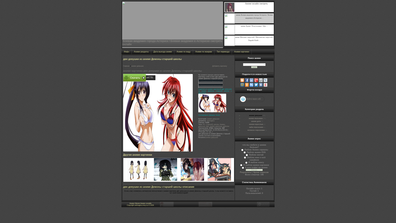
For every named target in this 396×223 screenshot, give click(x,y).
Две (207, 126)
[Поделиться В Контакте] (261, 85)
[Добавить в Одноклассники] (247, 85)
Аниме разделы (141, 51)
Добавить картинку (219, 66)
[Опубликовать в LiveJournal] (265, 80)
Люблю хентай (256, 155)
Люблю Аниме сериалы (256, 150)
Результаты (245, 172)
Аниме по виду (184, 51)
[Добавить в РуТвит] (251, 85)
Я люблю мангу (256, 162)
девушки (201, 126)
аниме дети (256, 121)
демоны (226, 126)
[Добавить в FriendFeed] (251, 80)
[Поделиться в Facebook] (247, 80)
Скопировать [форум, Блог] (209, 115)
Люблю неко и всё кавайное (256, 158)
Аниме (222, 124)
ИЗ (204, 124)
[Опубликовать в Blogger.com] (242, 80)
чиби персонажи (256, 127)
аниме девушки (137, 66)
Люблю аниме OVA (256, 152)
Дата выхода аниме (162, 51)
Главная (126, 66)
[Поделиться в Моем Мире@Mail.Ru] (242, 85)
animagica (210, 121)
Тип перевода (223, 51)
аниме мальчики (256, 118)
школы (216, 124)
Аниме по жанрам (203, 51)
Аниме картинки (241, 51)
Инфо (126, 51)
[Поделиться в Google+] (256, 80)
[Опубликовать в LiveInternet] (261, 80)
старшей (209, 124)
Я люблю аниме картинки (256, 165)
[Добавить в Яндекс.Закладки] (265, 85)
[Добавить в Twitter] (256, 85)
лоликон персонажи (256, 130)
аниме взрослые (256, 124)
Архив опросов (261, 172)
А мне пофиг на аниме (256, 167)
